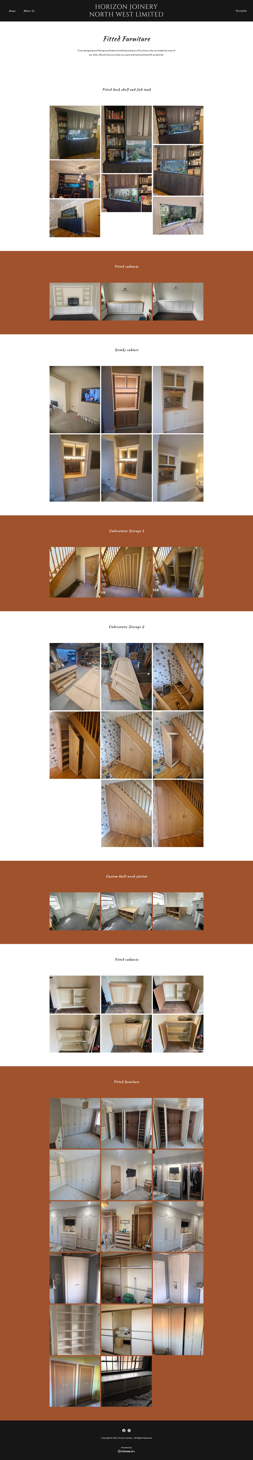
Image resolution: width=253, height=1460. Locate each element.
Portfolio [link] (241, 11)
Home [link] (12, 11)
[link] (126, 15)
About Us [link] (29, 11)
